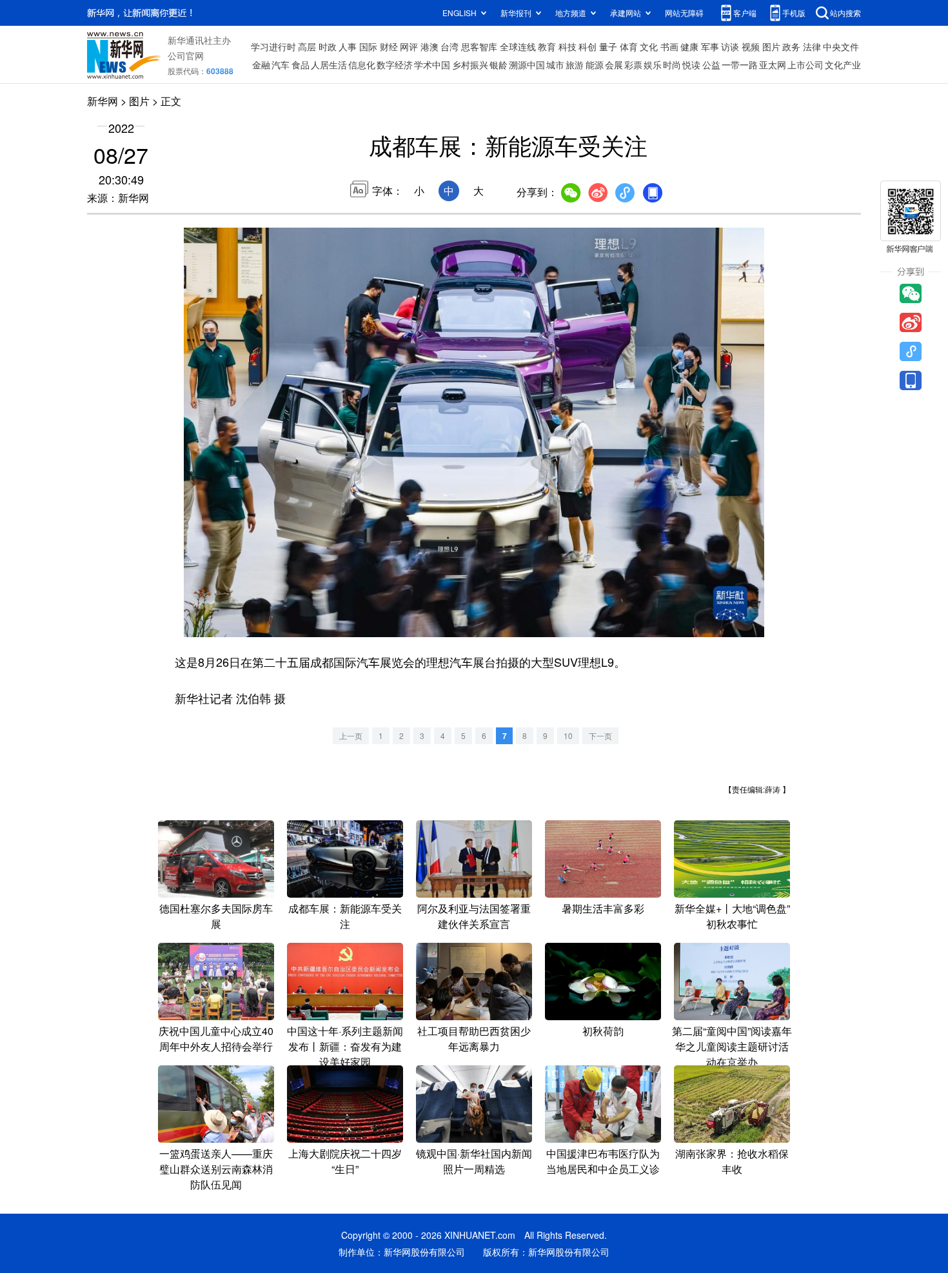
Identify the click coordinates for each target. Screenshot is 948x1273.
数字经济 (395, 64)
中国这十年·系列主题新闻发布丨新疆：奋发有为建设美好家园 (345, 1046)
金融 (261, 64)
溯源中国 (527, 64)
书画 (669, 46)
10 (568, 735)
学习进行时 (273, 46)
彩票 (633, 64)
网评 (409, 46)
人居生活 (329, 64)
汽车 (281, 64)
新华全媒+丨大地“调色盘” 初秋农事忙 (732, 916)
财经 (389, 46)
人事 (348, 46)
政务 (791, 46)
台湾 (449, 46)
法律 (812, 46)
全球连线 (518, 46)
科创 (587, 46)
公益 (711, 64)
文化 (649, 46)
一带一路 (740, 64)
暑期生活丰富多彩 (603, 908)
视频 (751, 46)
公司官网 (186, 55)
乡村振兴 (470, 64)
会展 (614, 64)
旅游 (575, 64)
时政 (328, 46)
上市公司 (805, 64)
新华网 (102, 101)
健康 (689, 46)
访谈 (730, 46)
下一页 (600, 735)
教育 (547, 46)
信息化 (361, 64)
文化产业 (843, 64)
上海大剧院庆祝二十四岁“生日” (345, 1161)
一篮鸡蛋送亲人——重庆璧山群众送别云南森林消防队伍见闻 (216, 1169)
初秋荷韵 (603, 1030)
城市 (555, 64)
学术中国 (432, 64)
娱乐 (653, 64)
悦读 (691, 64)
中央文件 (841, 46)
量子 (608, 46)
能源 (595, 64)
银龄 (498, 64)
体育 (629, 46)
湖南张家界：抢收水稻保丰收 (732, 1161)
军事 (710, 46)
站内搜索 (845, 12)
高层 (307, 46)
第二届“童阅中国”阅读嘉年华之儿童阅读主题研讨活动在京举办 (732, 1046)
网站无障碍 (684, 12)
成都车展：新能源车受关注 (345, 916)
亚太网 (772, 64)
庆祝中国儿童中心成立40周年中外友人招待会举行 (216, 1038)
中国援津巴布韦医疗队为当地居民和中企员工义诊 (603, 1161)
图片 (771, 46)
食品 (300, 64)
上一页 (350, 735)
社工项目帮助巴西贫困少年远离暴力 (474, 1038)
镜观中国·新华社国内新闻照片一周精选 (474, 1161)
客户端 (744, 12)
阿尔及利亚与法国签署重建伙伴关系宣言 (474, 916)
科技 (567, 46)
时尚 (672, 64)
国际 (368, 46)
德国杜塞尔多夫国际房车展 (216, 916)
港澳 (429, 46)
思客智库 (479, 46)
